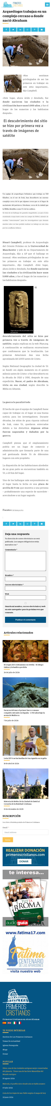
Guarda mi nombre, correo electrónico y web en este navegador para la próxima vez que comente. (25, 609)
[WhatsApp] (27, 30)
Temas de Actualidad (11, 1041)
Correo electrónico (14, 584)
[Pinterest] (34, 30)
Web (7, 594)
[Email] (41, 30)
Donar (5, 1053)
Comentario (11, 549)
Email (5, 827)
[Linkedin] (20, 30)
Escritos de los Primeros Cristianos (17, 1036)
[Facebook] (6, 30)
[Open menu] (47, 4)
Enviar (8, 840)
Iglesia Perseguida (10, 1045)
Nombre (9, 575)
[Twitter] (13, 30)
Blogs (5, 1049)
